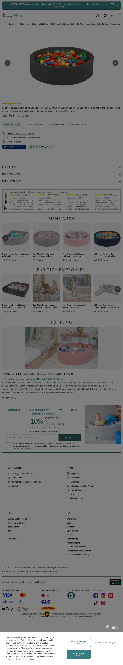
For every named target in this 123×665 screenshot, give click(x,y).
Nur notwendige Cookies (78, 642)
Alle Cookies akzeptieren (79, 654)
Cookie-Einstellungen (105, 642)
